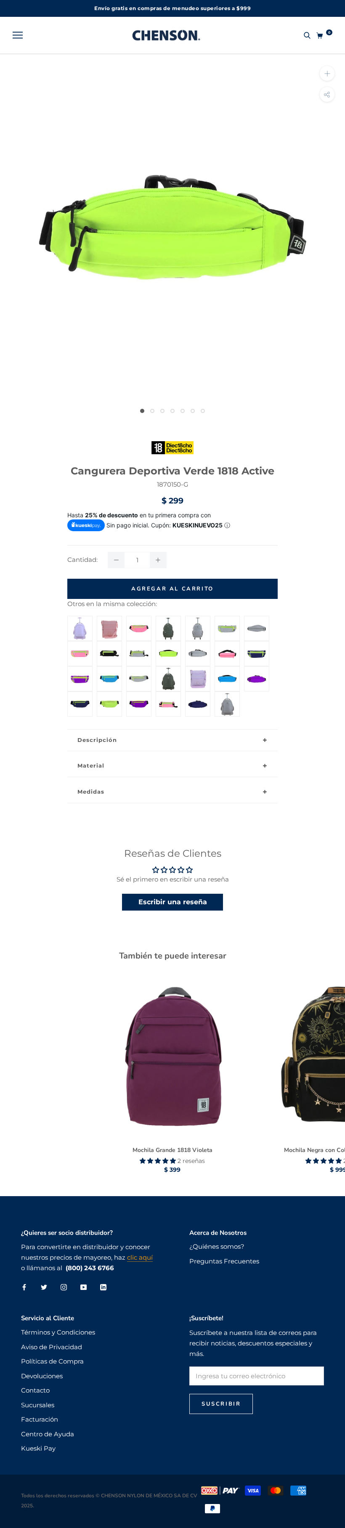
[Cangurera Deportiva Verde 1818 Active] (168, 646)
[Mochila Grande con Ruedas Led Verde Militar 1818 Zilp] (168, 671)
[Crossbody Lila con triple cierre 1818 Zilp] (198, 671)
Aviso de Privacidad (51, 1347)
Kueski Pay (38, 1448)
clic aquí (140, 1257)
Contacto (35, 1390)
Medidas (90, 791)
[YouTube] (83, 1287)
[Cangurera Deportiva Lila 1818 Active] (80, 671)
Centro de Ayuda (47, 1434)
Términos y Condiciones (58, 1332)
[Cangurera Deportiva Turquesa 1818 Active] (109, 671)
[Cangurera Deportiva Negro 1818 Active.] (109, 646)
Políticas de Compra (52, 1361)
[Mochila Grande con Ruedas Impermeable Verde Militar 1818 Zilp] (168, 621)
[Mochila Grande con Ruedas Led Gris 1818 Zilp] (227, 696)
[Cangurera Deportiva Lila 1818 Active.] (256, 671)
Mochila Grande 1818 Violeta (172, 1150)
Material (90, 765)
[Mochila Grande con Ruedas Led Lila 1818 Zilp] (80, 621)
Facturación (39, 1419)
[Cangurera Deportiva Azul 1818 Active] (256, 646)
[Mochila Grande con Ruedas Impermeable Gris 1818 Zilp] (198, 621)
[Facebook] (24, 1287)
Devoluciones (42, 1376)
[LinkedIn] (103, 1287)
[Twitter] (44, 1287)
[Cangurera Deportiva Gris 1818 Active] (227, 621)
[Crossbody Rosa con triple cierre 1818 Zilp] (109, 621)
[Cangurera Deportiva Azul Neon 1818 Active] (198, 696)
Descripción (97, 739)
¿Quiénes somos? (216, 1246)
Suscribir (221, 1404)
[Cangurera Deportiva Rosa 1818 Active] (139, 621)
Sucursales (37, 1405)
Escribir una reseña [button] (172, 902)
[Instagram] (64, 1287)
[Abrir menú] (18, 35)
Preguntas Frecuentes (224, 1261)
